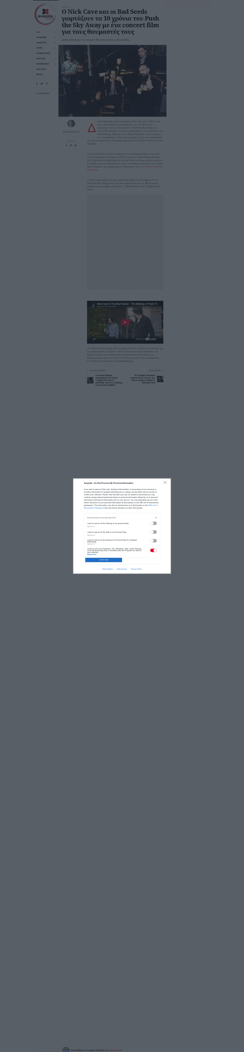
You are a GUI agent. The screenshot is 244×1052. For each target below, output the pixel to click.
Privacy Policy (136, 569)
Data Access (122, 569)
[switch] (153, 523)
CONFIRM (103, 560)
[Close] (166, 483)
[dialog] (122, 526)
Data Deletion (107, 569)
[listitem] (122, 517)
